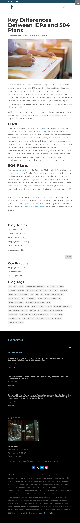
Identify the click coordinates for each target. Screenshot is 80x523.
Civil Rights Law (15, 276)
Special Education (28, 318)
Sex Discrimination (56, 314)
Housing (40, 298)
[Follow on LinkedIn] (42, 467)
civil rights (50, 286)
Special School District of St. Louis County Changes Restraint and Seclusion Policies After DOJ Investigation (36, 359)
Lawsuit (41, 306)
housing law (29, 302)
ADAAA (21, 286)
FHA (23, 298)
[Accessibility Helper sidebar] (77, 2)
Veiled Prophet (56, 318)
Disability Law (14, 233)
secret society (13, 314)
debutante (20, 290)
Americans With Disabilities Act (35, 286)
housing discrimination (16, 302)
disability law (13, 294)
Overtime (33, 310)
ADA (14, 286)
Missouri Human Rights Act (62, 306)
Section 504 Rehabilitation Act (38, 314)
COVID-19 (12, 290)
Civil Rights (13, 229)
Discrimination (23, 294)
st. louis (47, 318)
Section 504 (23, 314)
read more (11, 367)
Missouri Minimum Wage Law (18, 310)
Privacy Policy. (48, 513)
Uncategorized (15, 250)
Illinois (48, 302)
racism (40, 310)
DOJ (37, 294)
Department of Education (34, 290)
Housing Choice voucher (53, 298)
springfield (39, 318)
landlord (34, 306)
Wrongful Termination (16, 322)
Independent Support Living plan (19, 306)
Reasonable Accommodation (53, 310)
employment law (57, 294)
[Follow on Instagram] (46, 467)
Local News (13, 246)
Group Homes (31, 298)
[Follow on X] (38, 467)
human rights (39, 302)
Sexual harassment (15, 318)
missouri (49, 306)
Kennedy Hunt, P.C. (17, 35)
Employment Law (16, 241)
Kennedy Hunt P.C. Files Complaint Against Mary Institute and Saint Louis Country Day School (38, 377)
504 (10, 286)
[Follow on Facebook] (33, 467)
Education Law (41, 35)
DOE (32, 294)
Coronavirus (60, 286)
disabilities (63, 290)
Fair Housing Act (14, 298)
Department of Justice (51, 290)
